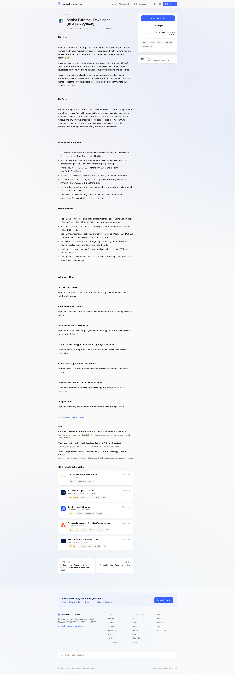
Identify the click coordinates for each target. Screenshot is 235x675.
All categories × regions (72, 655)
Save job (159, 26)
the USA (135, 622)
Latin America (137, 630)
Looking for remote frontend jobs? (70, 626)
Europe (135, 626)
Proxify (66, 14)
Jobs (59, 14)
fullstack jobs (112, 618)
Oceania (135, 646)
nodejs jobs (112, 642)
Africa (134, 642)
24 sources (141, 4)
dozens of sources (65, 622)
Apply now (156, 18)
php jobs (111, 626)
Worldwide (136, 618)
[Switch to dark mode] (150, 4)
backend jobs (112, 622)
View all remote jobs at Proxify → (72, 417)
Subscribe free (163, 600)
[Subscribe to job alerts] (160, 4)
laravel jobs (112, 630)
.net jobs (111, 638)
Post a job (161, 622)
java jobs (111, 634)
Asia (134, 634)
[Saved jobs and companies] (155, 4)
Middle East (136, 638)
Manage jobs (124, 4)
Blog (114, 4)
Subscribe (161, 626)
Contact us (161, 630)
